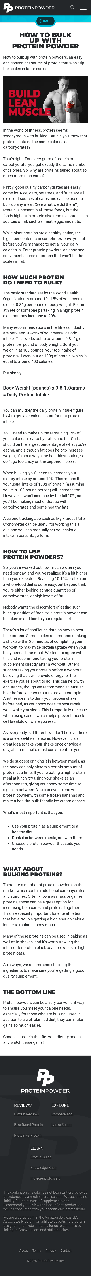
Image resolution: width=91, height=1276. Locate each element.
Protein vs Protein (28, 1135)
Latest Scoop (61, 1125)
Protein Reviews (26, 1114)
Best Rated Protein (28, 1125)
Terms (36, 1250)
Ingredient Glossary (45, 1178)
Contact (66, 1250)
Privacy (51, 1250)
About (23, 1250)
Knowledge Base (43, 1168)
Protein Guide (40, 1157)
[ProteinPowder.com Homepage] (29, 7)
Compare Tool (62, 1114)
